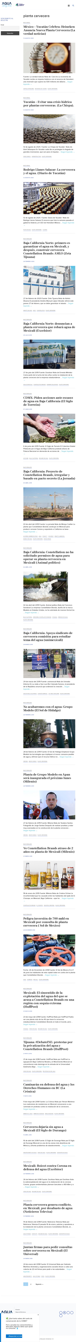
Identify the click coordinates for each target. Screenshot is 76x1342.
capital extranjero (28, 88)
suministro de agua (62, 1152)
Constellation (41, 310)
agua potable (27, 1233)
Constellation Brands (40, 384)
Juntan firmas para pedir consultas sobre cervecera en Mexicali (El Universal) (47, 1250)
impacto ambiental (60, 536)
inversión (29, 979)
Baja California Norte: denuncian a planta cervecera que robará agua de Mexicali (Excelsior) (49, 327)
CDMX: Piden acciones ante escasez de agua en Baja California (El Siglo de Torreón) (48, 401)
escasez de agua (43, 458)
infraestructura (36, 156)
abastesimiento (27, 1276)
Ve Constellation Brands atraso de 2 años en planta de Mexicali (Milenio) (49, 850)
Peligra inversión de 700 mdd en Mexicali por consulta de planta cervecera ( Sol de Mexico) (46, 922)
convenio (51, 536)
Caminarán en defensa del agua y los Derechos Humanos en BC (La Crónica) (48, 1087)
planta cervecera (52, 88)
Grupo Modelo (33, 761)
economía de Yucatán (41, 88)
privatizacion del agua (49, 1071)
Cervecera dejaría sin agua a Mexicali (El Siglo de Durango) (44, 1128)
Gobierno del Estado (52, 384)
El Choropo (40, 905)
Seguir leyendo (68, 152)
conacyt (44, 536)
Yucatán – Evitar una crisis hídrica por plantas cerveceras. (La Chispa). (48, 103)
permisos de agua (63, 617)
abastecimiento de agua (30, 1152)
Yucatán (45, 229)
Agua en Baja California (30, 693)
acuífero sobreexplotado (30, 536)
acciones (25, 458)
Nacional (26, 22)
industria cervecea (49, 905)
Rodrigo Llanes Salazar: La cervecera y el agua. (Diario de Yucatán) (49, 171)
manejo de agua (27, 539)
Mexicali (35, 979)
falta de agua (27, 229)
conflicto (34, 1233)
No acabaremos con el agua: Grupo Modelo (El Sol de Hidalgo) (48, 708)
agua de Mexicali (28, 384)
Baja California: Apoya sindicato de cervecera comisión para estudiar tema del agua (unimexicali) (47, 636)
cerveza (25, 761)
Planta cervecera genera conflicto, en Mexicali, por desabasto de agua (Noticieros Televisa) (47, 1208)
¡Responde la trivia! (15, 1336)
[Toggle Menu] (68, 5)
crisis (42, 1276)
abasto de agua (27, 310)
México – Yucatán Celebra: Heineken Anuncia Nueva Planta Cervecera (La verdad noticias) (49, 30)
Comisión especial (43, 693)
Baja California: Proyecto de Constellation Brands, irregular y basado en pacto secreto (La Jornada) (49, 474)
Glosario (17, 1309)
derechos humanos (39, 1113)
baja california (33, 458)
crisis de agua (33, 1029)
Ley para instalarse (53, 693)
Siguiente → (39, 1284)
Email (2, 25)
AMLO (34, 310)
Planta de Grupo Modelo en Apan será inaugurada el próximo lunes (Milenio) (47, 778)
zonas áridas (47, 539)
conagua (54, 617)
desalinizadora (49, 1113)
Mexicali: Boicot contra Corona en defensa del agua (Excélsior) (47, 1167)
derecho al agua (28, 1113)
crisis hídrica (27, 156)
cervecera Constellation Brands (42, 617)
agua (40, 536)
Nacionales (27, 239)
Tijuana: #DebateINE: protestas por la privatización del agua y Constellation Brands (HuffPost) (48, 1045)
